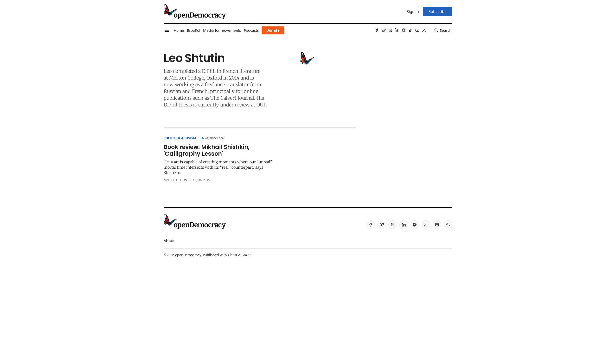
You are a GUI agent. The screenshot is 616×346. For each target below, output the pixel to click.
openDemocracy (188, 255)
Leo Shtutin (177, 180)
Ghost (232, 255)
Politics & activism (180, 138)
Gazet (246, 255)
